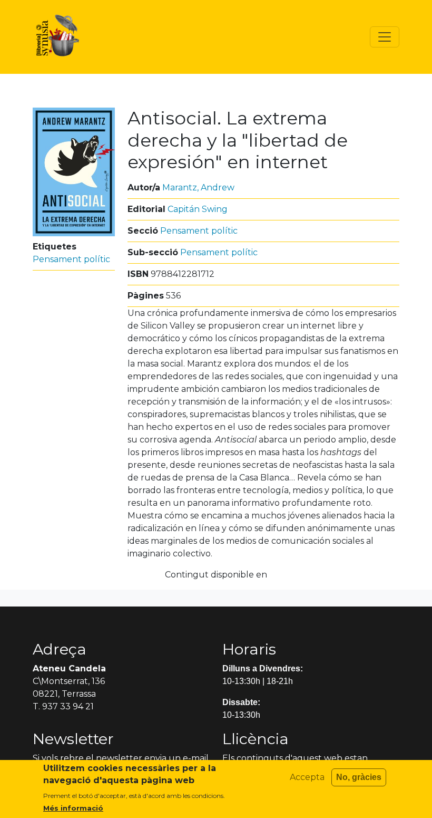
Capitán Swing (198, 209)
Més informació (73, 808)
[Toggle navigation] (384, 36)
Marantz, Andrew (198, 187)
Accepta (307, 777)
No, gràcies (358, 777)
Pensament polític (71, 259)
